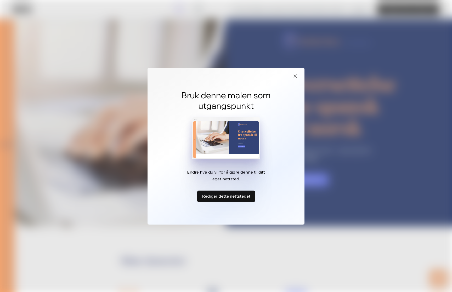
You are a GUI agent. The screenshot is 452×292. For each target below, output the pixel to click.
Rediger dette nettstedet (226, 196)
